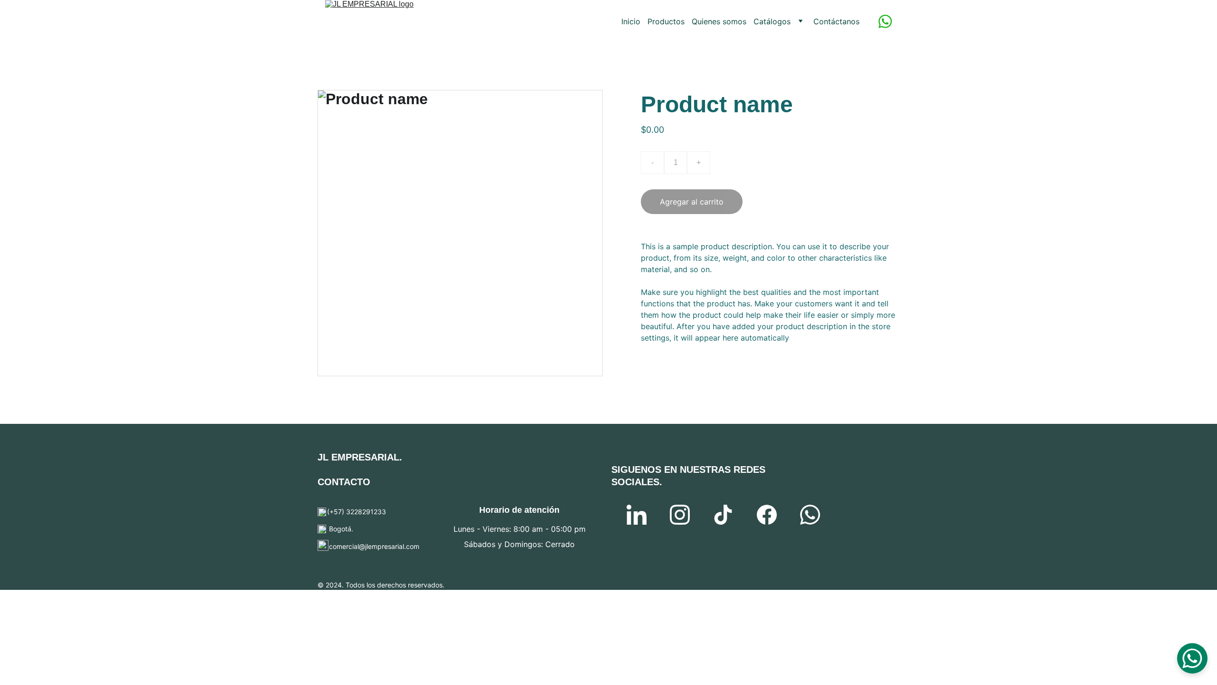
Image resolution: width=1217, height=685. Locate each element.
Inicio (630, 21)
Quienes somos (719, 21)
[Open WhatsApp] (1192, 658)
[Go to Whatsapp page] (885, 21)
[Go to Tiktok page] (723, 515)
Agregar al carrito (692, 201)
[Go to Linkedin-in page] (637, 515)
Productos (666, 21)
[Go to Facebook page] (767, 515)
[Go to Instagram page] (680, 515)
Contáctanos (836, 21)
